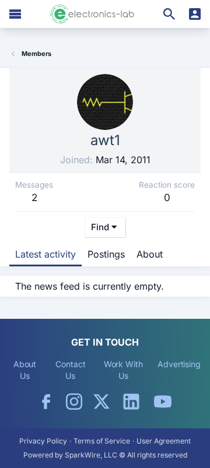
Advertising (179, 364)
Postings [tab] (106, 254)
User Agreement (163, 441)
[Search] (169, 14)
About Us (25, 370)
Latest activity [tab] (45, 254)
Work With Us (123, 370)
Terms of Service (102, 441)
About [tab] (149, 254)
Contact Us (70, 370)
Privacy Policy (43, 441)
